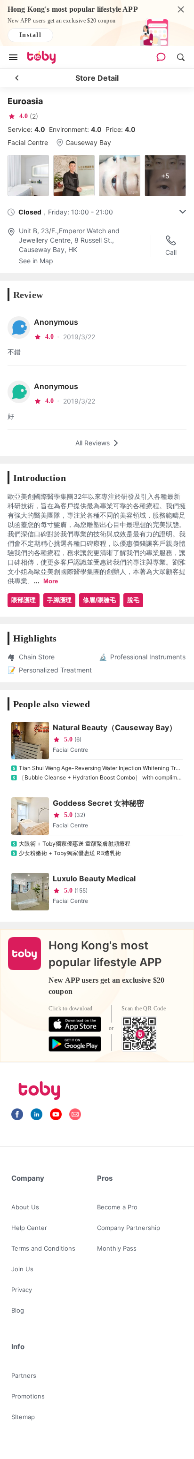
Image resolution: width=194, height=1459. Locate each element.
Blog (17, 1310)
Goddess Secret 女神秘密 (98, 803)
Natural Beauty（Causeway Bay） (115, 727)
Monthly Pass (117, 1248)
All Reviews (92, 443)
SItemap (23, 1417)
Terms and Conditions (43, 1248)
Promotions (28, 1396)
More (50, 581)
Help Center (29, 1227)
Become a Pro (117, 1207)
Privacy (21, 1289)
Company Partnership (128, 1227)
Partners (23, 1375)
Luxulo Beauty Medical (94, 878)
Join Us (22, 1269)
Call (171, 252)
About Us (25, 1207)
